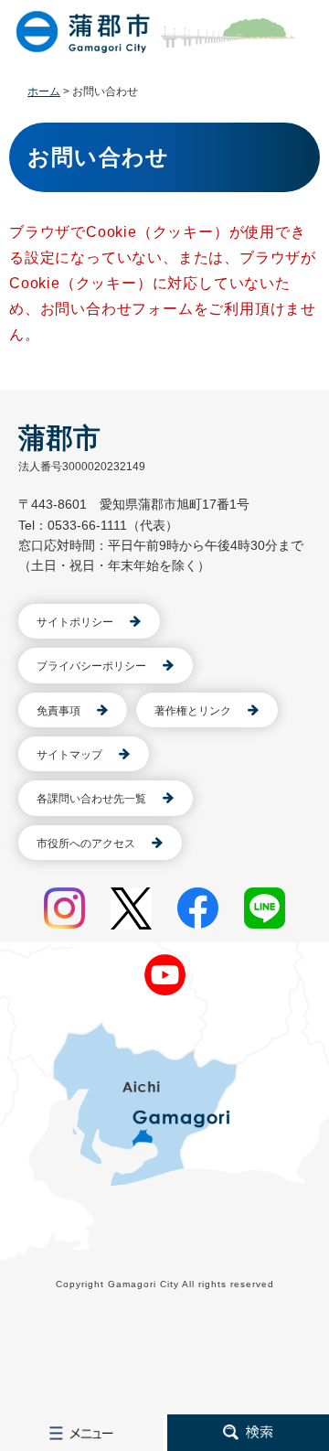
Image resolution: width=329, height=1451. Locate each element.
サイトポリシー (75, 622)
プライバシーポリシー (91, 666)
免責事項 (58, 710)
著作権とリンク (192, 710)
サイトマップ (69, 754)
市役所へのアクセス (86, 843)
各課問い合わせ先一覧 (91, 798)
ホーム (43, 91)
